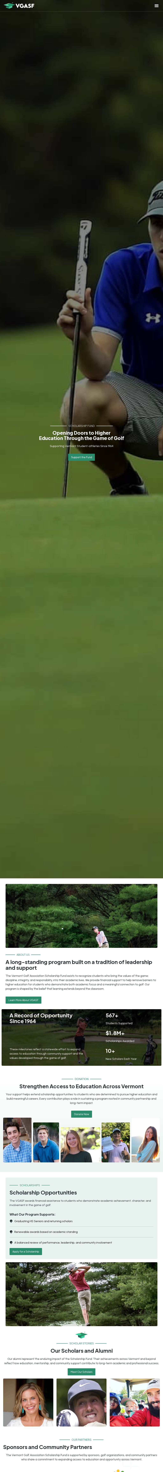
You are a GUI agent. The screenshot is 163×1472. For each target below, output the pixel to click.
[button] (156, 5)
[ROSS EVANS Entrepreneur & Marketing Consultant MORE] (135, 1402)
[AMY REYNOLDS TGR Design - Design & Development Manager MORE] (28, 1402)
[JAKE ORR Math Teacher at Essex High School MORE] (82, 1402)
